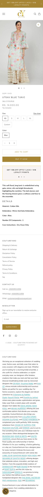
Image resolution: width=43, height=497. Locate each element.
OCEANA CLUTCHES (10, 419)
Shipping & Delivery (9, 245)
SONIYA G (18, 472)
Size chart (37, 113)
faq (3, 277)
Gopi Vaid (7, 93)
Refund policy (7, 265)
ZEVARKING (30, 480)
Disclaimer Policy (8, 253)
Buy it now (21, 159)
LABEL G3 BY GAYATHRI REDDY (14, 455)
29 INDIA (16, 383)
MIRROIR (25, 428)
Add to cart (21, 152)
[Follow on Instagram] (10, 335)
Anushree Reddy (27, 383)
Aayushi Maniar (13, 397)
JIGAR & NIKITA (21, 436)
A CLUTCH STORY (29, 417)
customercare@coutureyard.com (20, 298)
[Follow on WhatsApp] (16, 335)
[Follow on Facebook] (3, 335)
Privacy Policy (7, 269)
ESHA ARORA (26, 406)
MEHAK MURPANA (18, 408)
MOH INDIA (32, 455)
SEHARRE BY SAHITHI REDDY (13, 458)
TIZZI (20, 480)
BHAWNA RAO (8, 436)
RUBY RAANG (22, 467)
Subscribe (11, 327)
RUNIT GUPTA (9, 469)
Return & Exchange (9, 249)
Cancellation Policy (9, 257)
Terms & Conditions (9, 273)
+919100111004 (15, 289)
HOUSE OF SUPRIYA (23, 425)
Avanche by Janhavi (30, 397)
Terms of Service (8, 261)
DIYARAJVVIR (7, 467)
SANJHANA (6, 472)
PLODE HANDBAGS (30, 419)
